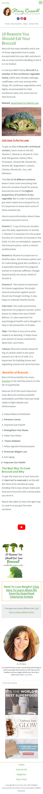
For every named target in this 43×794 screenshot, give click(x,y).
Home (7, 24)
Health (21, 764)
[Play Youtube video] (21, 527)
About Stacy (21, 779)
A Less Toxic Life (20, 785)
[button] (40, 2)
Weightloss (21, 774)
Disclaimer (30, 788)
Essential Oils (21, 769)
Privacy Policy (15, 788)
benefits (6, 380)
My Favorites (16, 24)
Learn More (28, 675)
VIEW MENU (6, 3)
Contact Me (33, 24)
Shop (25, 24)
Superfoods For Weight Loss (25, 102)
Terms (23, 788)
